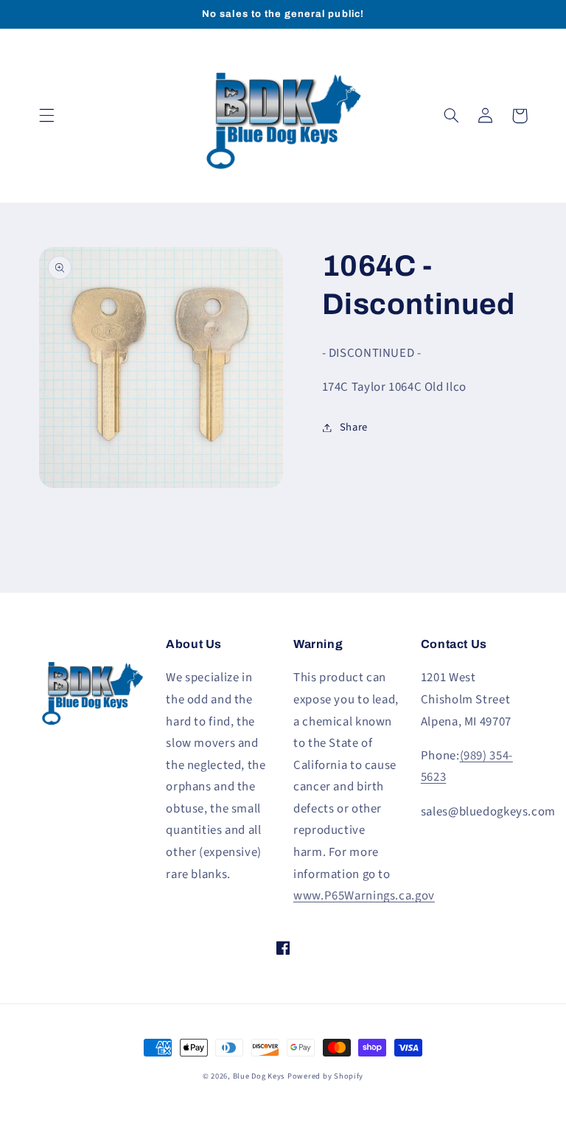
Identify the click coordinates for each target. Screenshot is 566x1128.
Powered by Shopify (325, 1076)
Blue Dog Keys (259, 1076)
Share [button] (354, 427)
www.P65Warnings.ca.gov (364, 896)
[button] (46, 116)
